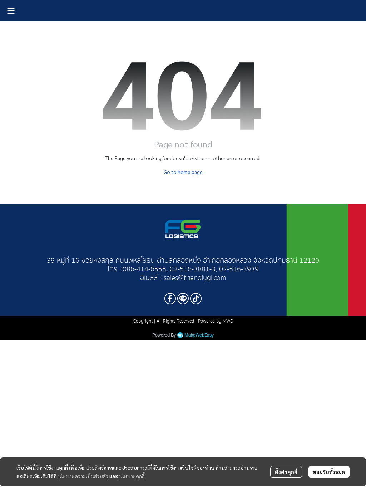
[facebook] (170, 298)
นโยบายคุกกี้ (132, 476)
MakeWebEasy (199, 335)
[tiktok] (196, 298)
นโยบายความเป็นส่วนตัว (83, 476)
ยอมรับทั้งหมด (329, 472)
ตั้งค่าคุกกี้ (286, 472)
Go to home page (183, 172)
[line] (183, 298)
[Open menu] (11, 11)
